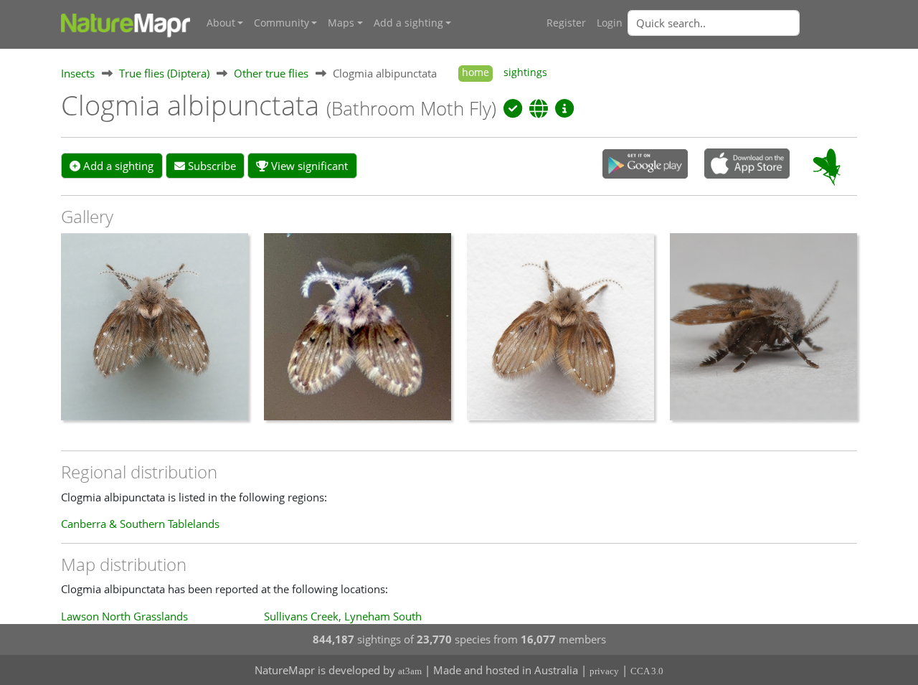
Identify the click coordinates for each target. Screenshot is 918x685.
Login (610, 22)
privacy (604, 671)
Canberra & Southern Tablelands (140, 523)
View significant (308, 166)
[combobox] (742, 23)
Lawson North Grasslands (124, 616)
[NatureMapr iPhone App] (747, 165)
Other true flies (271, 73)
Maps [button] (341, 22)
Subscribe (210, 166)
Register (566, 22)
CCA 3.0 (646, 671)
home (475, 72)
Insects (78, 73)
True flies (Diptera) (164, 73)
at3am (410, 671)
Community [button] (281, 22)
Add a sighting (116, 166)
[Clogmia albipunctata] (154, 334)
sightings (525, 72)
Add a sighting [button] (408, 22)
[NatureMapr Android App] (645, 165)
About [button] (221, 22)
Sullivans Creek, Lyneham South (343, 616)
